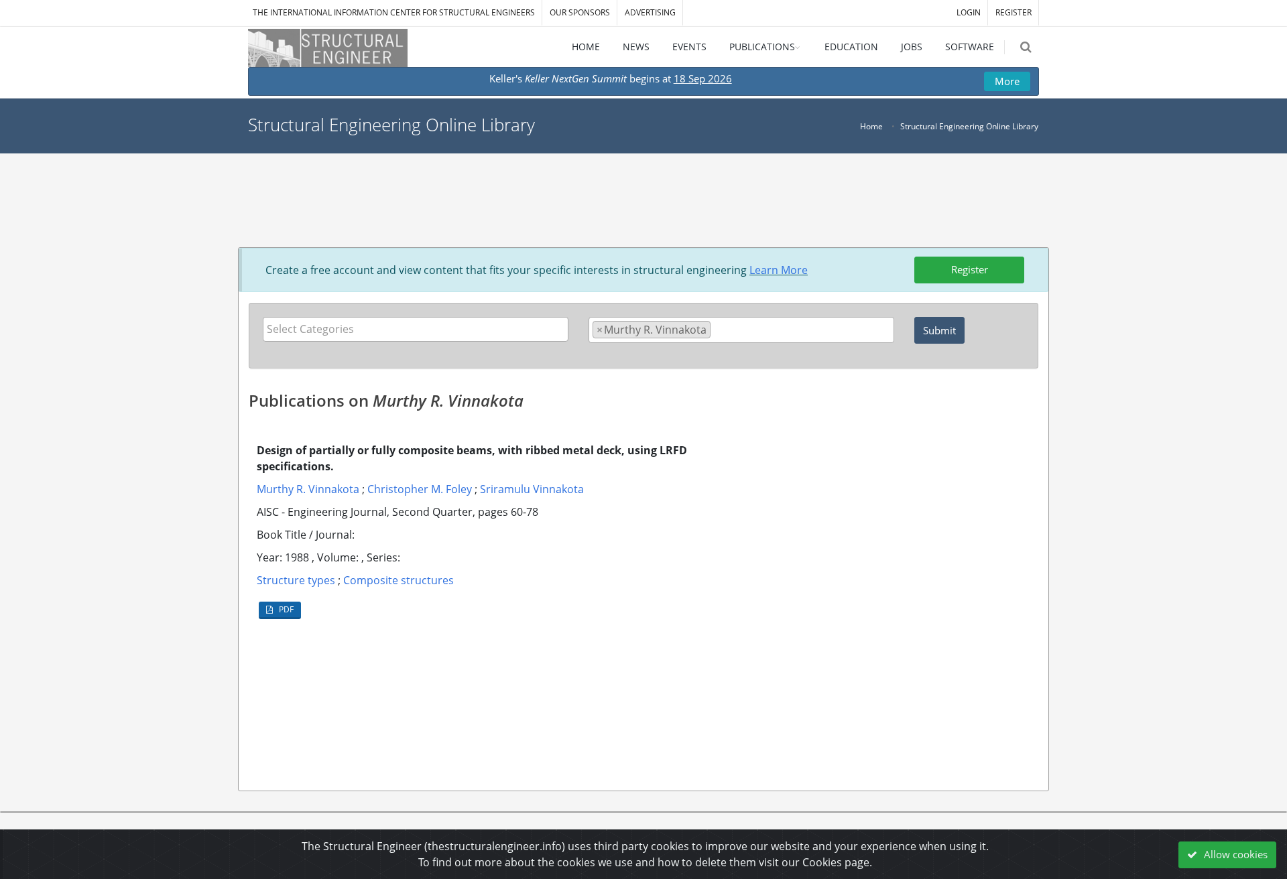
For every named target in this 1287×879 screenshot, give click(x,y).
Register (969, 269)
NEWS (636, 46)
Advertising (650, 12)
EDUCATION (851, 46)
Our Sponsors (580, 12)
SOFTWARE (969, 46)
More (1007, 81)
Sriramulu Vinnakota (532, 489)
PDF (285, 609)
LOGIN (969, 12)
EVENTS (689, 46)
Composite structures (398, 580)
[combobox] (415, 329)
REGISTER (1013, 12)
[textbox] (419, 329)
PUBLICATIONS (762, 46)
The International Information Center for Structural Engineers (394, 12)
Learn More (778, 270)
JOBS (911, 46)
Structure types (296, 580)
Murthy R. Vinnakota (308, 489)
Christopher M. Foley (419, 489)
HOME (586, 46)
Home (871, 126)
